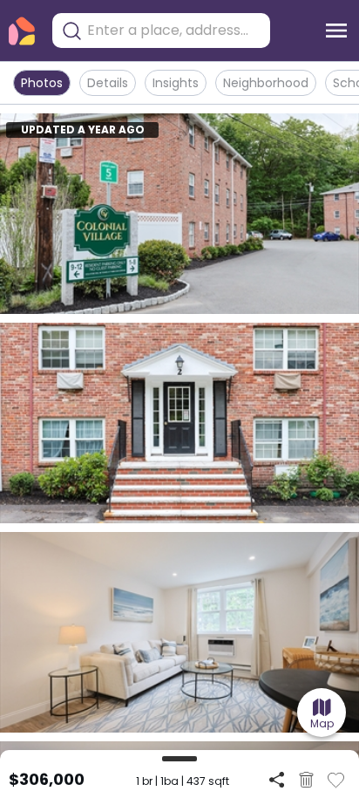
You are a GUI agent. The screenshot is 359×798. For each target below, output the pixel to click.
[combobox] (174, 30)
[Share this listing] (276, 779)
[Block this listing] (306, 780)
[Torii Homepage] (22, 31)
